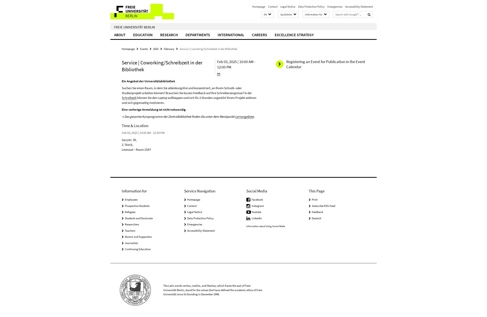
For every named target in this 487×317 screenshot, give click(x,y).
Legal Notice (287, 6)
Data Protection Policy (311, 6)
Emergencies (334, 6)
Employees (131, 199)
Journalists (131, 243)
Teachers (130, 230)
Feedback (317, 212)
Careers (259, 34)
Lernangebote (244, 116)
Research (169, 34)
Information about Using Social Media (265, 226)
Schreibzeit (129, 98)
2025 (155, 49)
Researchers (132, 224)
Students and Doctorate (139, 218)
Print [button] (315, 199)
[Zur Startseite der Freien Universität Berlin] (142, 11)
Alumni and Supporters (138, 237)
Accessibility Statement (359, 6)
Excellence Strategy (294, 34)
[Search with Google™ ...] (369, 14)
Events (144, 49)
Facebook (257, 199)
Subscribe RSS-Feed (323, 206)
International (231, 34)
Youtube (256, 212)
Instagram (258, 206)
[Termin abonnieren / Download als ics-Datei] (239, 74)
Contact (273, 6)
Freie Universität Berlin (134, 27)
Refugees (130, 212)
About (120, 34)
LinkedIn (257, 218)
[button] (267, 14)
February (169, 49)
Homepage (258, 6)
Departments (197, 34)
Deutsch (316, 218)
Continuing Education (138, 249)
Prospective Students (137, 206)
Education (143, 34)
